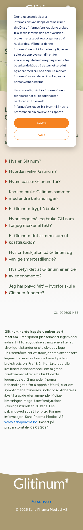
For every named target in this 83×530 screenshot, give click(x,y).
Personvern (41, 501)
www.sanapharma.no (20, 422)
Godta (41, 123)
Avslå (41, 134)
